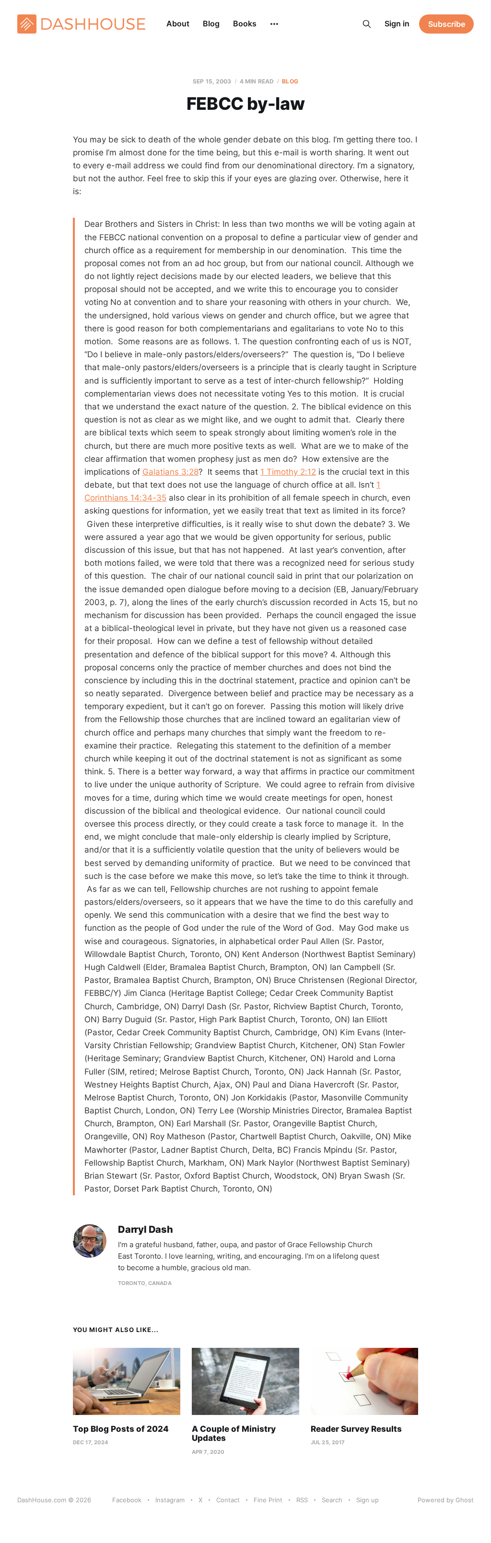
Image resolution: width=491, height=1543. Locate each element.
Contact (228, 1500)
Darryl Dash (145, 1229)
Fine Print (268, 1500)
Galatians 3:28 (170, 472)
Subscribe (446, 24)
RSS (302, 1500)
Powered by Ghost (446, 1500)
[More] (274, 24)
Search (332, 1500)
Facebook (126, 1500)
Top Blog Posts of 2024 (121, 1429)
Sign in (397, 23)
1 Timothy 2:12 (288, 472)
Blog (211, 23)
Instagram (170, 1500)
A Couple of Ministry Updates (234, 1433)
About (177, 23)
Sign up (367, 1500)
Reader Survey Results (356, 1429)
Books (245, 23)
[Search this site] (367, 24)
